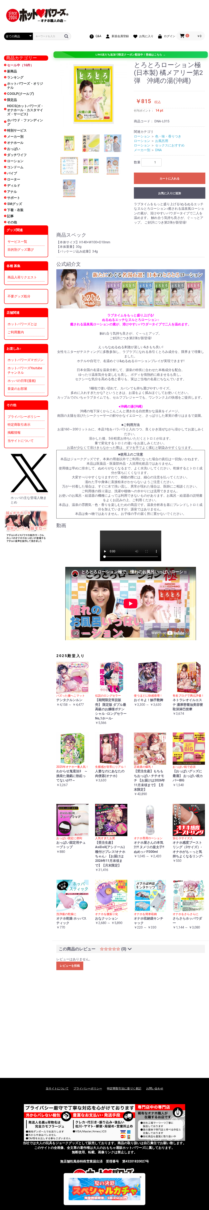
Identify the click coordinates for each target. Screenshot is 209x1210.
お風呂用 (161, 141)
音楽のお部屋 (17, 389)
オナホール (15, 143)
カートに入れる (170, 178)
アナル (12, 192)
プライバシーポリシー (24, 417)
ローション (15, 161)
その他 (12, 222)
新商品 (12, 71)
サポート (13, 198)
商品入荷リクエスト (22, 277)
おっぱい (13, 149)
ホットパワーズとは (22, 324)
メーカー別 (15, 137)
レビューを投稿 (70, 965)
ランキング (15, 77)
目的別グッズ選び (21, 250)
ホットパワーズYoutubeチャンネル (25, 370)
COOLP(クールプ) (20, 94)
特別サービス (17, 130)
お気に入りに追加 (169, 193)
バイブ (12, 173)
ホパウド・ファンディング (25, 122)
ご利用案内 (16, 332)
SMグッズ (14, 204)
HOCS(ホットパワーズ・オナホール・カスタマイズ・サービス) (25, 110)
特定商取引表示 (19, 425)
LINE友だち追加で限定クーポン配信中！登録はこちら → (131, 54)
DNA (158, 150)
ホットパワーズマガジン (25, 360)
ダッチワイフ (17, 155)
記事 (10, 216)
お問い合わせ (154, 1088)
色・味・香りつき (168, 136)
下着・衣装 (15, 210)
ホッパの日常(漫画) (22, 381)
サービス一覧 (17, 242)
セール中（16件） (20, 65)
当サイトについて (21, 441)
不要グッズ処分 (19, 296)
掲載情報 (14, 432)
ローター (13, 179)
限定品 (12, 100)
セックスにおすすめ (170, 145)
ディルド (13, 185)
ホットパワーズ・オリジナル (25, 86)
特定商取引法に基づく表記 (124, 1088)
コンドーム (15, 167)
